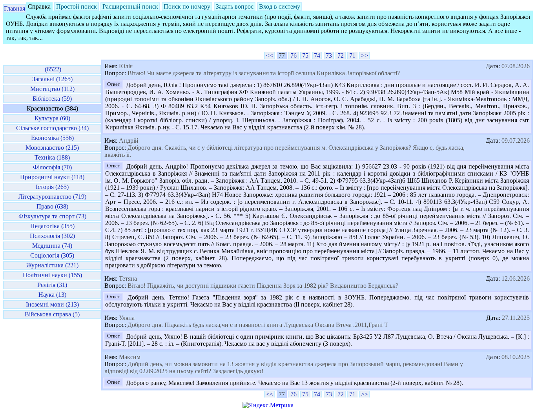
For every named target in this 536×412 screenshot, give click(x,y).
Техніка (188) (52, 157)
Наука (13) (52, 294)
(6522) (52, 69)
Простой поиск (76, 6)
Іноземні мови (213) (52, 304)
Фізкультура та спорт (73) (52, 216)
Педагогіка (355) (52, 226)
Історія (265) (52, 186)
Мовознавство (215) (52, 147)
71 (352, 55)
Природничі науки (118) (52, 177)
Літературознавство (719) (52, 196)
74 (317, 55)
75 (305, 55)
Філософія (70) (52, 167)
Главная (14, 8)
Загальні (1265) (52, 79)
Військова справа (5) (52, 314)
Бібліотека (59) (52, 98)
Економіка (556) (52, 137)
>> (364, 55)
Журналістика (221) (52, 265)
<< (269, 55)
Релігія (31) (52, 284)
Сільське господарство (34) (52, 128)
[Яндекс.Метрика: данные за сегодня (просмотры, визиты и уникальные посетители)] (268, 405)
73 (329, 55)
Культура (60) (52, 118)
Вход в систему (279, 6)
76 (293, 55)
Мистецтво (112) (52, 88)
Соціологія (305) (52, 255)
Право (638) (52, 206)
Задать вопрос (234, 6)
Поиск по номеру (187, 6)
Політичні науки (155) (52, 275)
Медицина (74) (52, 245)
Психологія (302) (52, 235)
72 (340, 55)
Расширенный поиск (130, 6)
